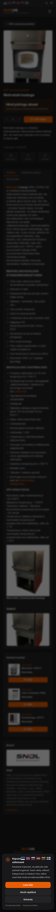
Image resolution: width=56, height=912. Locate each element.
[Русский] (33, 858)
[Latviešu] (38, 858)
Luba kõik (28, 885)
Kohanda (28, 899)
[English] (28, 858)
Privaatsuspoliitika (13, 905)
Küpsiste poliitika (30, 905)
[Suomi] (49, 858)
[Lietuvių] (43, 858)
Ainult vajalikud (28, 892)
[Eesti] (23, 858)
